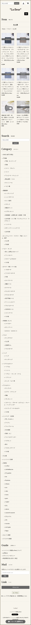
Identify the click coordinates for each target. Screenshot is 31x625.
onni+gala (8, 527)
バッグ (5, 353)
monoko (7, 523)
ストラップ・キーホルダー (12, 408)
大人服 (5, 455)
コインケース (8, 313)
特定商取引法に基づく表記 (10, 558)
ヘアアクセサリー (8, 363)
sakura (7, 509)
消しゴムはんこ (9, 419)
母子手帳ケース (9, 298)
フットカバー (8, 255)
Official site (15, 587)
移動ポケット (8, 207)
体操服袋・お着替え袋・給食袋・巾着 (15, 215)
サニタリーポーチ (10, 291)
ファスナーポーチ (10, 273)
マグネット (8, 440)
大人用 (7, 241)
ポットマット (8, 327)
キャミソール (8, 182)
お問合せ (5, 553)
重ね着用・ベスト (10, 179)
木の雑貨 (7, 430)
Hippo (6, 530)
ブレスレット (8, 399)
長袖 (6, 164)
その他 (7, 262)
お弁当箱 (7, 231)
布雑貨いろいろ (7, 320)
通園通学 (5, 190)
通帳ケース (8, 284)
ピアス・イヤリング (10, 391)
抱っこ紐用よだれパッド (12, 251)
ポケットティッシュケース (12, 228)
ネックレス (8, 388)
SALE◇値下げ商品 (8, 154)
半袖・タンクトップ (10, 161)
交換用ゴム (8, 345)
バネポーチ (8, 269)
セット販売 (8, 200)
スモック (7, 204)
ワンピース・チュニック (12, 175)
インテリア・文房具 (8, 416)
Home (3, 29)
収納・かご (8, 433)
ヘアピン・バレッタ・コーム (13, 373)
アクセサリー (6, 385)
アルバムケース (9, 305)
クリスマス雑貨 (7, 538)
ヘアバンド (8, 377)
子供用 (7, 244)
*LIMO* (7, 502)
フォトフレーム (9, 426)
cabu (6, 491)
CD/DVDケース (9, 309)
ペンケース (8, 224)
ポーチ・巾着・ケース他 (9, 266)
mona (6, 494)
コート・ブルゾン (10, 168)
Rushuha (7, 480)
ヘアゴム (7, 366)
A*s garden (8, 473)
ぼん (6, 505)
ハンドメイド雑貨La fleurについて (12, 550)
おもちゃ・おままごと (11, 330)
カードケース (8, 280)
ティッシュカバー (10, 302)
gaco (6, 498)
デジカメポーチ (9, 294)
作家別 (5, 463)
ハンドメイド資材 (8, 459)
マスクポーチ (8, 348)
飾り (6, 444)
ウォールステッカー (10, 437)
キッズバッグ (8, 359)
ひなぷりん (8, 516)
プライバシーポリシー (9, 555)
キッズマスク (8, 338)
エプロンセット (9, 211)
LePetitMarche (9, 469)
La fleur (7, 466)
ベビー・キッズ (7, 248)
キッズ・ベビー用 (10, 381)
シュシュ (7, 370)
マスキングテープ (10, 448)
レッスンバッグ (9, 193)
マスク (9, 29)
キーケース (8, 287)
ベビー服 (7, 186)
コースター (8, 323)
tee (6, 476)
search (17, 3)
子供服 (5, 158)
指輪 (6, 395)
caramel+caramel (10, 512)
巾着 (6, 276)
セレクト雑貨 (6, 535)
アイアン (7, 422)
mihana (7, 484)
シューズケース (9, 197)
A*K (6, 520)
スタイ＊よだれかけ (10, 259)
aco (6, 487)
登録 (5, 576)
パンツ (7, 171)
